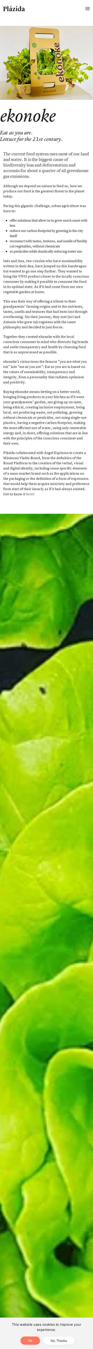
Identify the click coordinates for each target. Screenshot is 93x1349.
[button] (87, 8)
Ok (30, 1340)
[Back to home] (14, 8)
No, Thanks (59, 1340)
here (29, 494)
